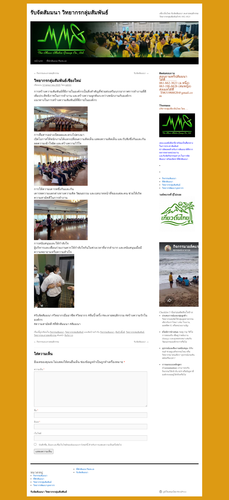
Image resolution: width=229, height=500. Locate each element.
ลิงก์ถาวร (69, 335)
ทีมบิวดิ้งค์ (120, 331)
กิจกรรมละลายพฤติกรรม (46, 73)
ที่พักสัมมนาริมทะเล (57, 61)
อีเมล (37, 421)
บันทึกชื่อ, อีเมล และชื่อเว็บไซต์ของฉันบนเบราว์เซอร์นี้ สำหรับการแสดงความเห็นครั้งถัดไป (80, 444)
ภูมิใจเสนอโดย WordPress (174, 491)
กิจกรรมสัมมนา (57, 331)
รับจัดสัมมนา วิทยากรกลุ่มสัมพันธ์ (69, 12)
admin (68, 84)
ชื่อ (36, 410)
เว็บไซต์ (37, 433)
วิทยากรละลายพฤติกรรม (45, 335)
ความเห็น (39, 369)
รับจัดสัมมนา (141, 73)
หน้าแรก (38, 61)
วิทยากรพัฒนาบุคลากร (172, 187)
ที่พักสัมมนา (167, 181)
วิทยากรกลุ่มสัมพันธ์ (74, 331)
